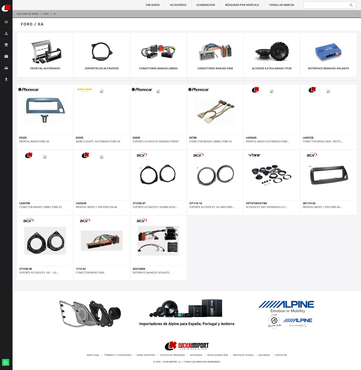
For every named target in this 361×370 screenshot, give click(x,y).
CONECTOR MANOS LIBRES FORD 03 (210, 141)
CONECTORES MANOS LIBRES (158, 68)
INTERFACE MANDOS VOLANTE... (152, 272)
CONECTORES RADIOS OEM (215, 68)
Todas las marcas (281, 5)
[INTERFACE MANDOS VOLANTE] (328, 52)
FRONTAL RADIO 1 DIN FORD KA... (322, 207)
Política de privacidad (173, 355)
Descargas (264, 355)
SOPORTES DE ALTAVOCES (102, 68)
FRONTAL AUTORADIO (45, 68)
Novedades (196, 355)
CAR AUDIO (153, 5)
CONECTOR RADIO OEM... (91, 272)
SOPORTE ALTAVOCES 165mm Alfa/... (155, 207)
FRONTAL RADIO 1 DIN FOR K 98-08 (96, 207)
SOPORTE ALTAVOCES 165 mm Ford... (211, 207)
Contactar (281, 355)
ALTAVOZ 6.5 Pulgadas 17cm (271, 68)
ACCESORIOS (178, 5)
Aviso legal (93, 355)
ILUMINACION (206, 5)
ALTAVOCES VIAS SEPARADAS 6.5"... (267, 207)
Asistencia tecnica (243, 355)
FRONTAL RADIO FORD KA (34, 141)
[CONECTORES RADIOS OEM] (215, 52)
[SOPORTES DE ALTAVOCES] (102, 52)
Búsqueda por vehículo (242, 5)
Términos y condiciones (118, 355)
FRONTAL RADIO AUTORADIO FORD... (267, 141)
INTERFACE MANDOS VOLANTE (328, 68)
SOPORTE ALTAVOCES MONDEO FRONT (156, 141)
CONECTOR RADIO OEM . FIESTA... (323, 141)
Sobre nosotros (146, 355)
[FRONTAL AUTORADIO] (45, 52)
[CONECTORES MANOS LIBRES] (158, 52)
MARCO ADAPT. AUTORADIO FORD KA (98, 141)
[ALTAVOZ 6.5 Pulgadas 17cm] (272, 52)
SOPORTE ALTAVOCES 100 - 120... (38, 272)
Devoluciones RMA (218, 355)
